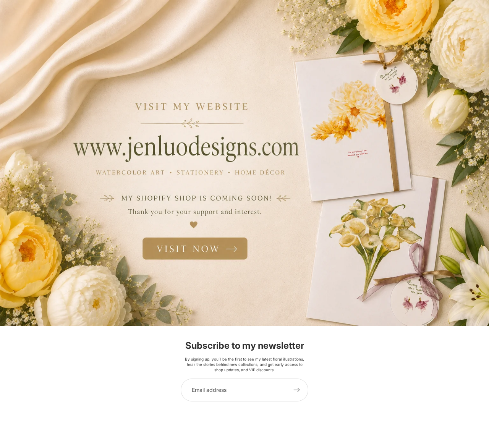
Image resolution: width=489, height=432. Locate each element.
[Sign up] (297, 390)
